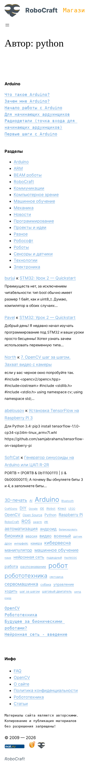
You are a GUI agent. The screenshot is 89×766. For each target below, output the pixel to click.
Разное (21, 234)
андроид (48, 528)
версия (31, 536)
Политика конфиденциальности (46, 690)
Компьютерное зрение (36, 194)
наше (8, 557)
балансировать (68, 529)
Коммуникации (29, 188)
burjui (10, 278)
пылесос (70, 557)
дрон (8, 543)
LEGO (71, 508)
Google (33, 508)
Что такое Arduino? (27, 94)
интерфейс (21, 543)
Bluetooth (67, 500)
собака (45, 584)
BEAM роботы (28, 175)
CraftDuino (11, 508)
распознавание (33, 566)
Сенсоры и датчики (33, 253)
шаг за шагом (30, 591)
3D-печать (16, 500)
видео (45, 535)
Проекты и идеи (30, 227)
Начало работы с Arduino (33, 107)
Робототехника (21, 614)
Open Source (32, 515)
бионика (14, 535)
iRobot (50, 508)
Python (50, 515)
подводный (54, 557)
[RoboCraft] (41, 747)
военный (62, 535)
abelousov (14, 410)
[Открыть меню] (7, 25)
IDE (42, 508)
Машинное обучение (34, 201)
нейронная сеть (28, 557)
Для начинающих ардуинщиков (37, 114)
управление (63, 584)
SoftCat (12, 457)
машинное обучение (56, 550)
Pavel (10, 317)
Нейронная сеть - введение (36, 634)
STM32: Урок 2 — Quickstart (48, 278)
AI (30, 500)
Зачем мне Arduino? (27, 101)
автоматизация (21, 528)
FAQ (17, 670)
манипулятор (18, 550)
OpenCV (12, 514)
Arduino (21, 161)
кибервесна (57, 543)
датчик (77, 536)
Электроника (27, 266)
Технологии (25, 260)
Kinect (62, 508)
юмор (8, 598)
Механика (24, 207)
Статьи (21, 703)
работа (11, 566)
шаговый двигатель (57, 591)
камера (36, 543)
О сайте (21, 684)
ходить (11, 591)
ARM (18, 168)
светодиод (56, 576)
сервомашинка (21, 584)
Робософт (23, 240)
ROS (26, 521)
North (10, 357)
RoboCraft (41, 10)
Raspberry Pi (71, 514)
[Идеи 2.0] (31, 747)
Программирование (34, 221)
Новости (22, 214)
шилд (77, 591)
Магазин (76, 10)
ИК (46, 522)
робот (58, 565)
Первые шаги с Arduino (31, 134)
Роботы (21, 247)
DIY (23, 508)
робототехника (26, 575)
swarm (37, 522)
